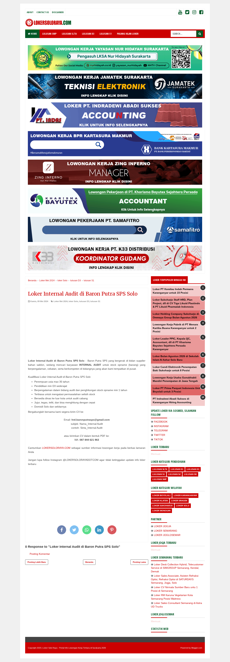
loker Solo (73, 301)
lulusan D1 (177, 469)
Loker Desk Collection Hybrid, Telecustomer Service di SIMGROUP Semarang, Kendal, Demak (177, 568)
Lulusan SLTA (159, 469)
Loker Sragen (179, 501)
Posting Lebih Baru (36, 562)
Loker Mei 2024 (61, 301)
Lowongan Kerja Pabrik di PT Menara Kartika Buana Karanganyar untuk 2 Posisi (175, 328)
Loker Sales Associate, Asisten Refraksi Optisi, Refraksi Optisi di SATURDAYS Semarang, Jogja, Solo (174, 579)
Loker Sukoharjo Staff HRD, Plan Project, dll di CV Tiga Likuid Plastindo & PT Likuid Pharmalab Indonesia (176, 303)
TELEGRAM (161, 430)
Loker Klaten (160, 501)
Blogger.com (196, 648)
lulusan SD (190, 474)
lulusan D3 (84, 301)
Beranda (89, 562)
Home (33, 33)
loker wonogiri (161, 511)
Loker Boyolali (161, 495)
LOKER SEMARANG (165, 530)
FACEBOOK (160, 421)
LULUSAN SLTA (69, 33)
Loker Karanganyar (185, 495)
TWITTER (159, 435)
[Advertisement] (86, 330)
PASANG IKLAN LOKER (128, 33)
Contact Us (42, 12)
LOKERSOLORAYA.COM (56, 447)
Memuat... (156, 454)
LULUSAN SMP (49, 33)
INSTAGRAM (161, 426)
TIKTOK (158, 439)
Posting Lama (139, 562)
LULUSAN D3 (88, 33)
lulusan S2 (174, 474)
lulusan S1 (95, 301)
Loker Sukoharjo (162, 506)
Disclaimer (58, 12)
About (30, 12)
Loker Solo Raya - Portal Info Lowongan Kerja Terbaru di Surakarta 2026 (74, 648)
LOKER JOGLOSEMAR (167, 535)
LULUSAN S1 (106, 33)
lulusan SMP (159, 479)
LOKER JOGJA (162, 526)
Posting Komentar (40, 553)
